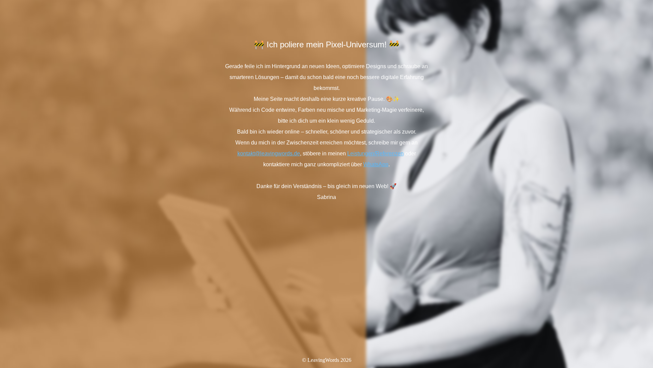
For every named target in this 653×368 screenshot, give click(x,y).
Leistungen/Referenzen (375, 153)
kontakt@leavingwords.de (268, 153)
